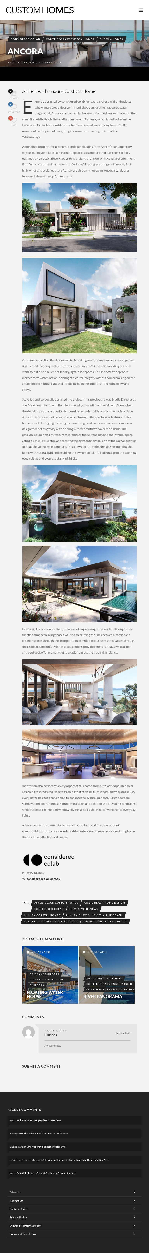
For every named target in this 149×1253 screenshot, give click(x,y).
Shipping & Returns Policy (25, 1225)
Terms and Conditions (23, 1234)
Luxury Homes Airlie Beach (105, 921)
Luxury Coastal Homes (42, 915)
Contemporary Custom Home (109, 983)
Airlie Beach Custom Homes (56, 902)
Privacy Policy (18, 1217)
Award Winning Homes (104, 978)
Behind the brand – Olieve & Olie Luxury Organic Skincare (46, 1173)
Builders (37, 985)
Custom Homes (111, 39)
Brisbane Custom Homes (49, 979)
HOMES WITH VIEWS (83, 908)
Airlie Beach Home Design (104, 902)
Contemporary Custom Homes (70, 39)
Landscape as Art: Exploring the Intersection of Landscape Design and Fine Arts (68, 1159)
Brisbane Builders (44, 974)
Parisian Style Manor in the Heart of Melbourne (44, 1133)
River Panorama (102, 996)
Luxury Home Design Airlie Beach (51, 921)
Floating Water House (45, 994)
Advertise (15, 1192)
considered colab (25, 39)
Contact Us (16, 1200)
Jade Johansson (25, 62)
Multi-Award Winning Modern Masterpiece (39, 1120)
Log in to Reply (123, 1033)
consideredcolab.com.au (43, 878)
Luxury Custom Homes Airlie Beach (94, 915)
